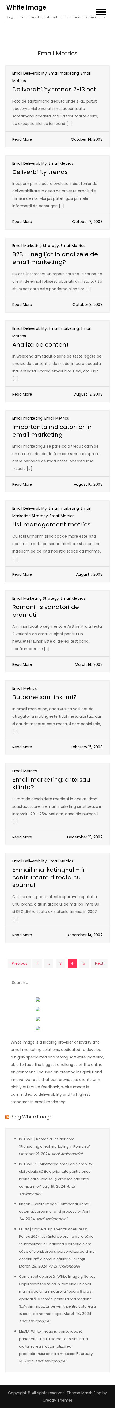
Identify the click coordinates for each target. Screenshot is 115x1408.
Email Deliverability (29, 73)
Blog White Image (31, 1116)
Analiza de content (40, 344)
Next (99, 963)
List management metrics (51, 524)
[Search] (103, 982)
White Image (26, 7)
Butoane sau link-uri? (44, 697)
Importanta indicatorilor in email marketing (52, 431)
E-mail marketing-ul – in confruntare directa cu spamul (49, 877)
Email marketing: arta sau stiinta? (51, 784)
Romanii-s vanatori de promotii (45, 611)
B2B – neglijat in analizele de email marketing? (55, 258)
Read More (22, 139)
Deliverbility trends (40, 172)
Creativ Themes (58, 1400)
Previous (19, 963)
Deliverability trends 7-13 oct (54, 89)
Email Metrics (61, 163)
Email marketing (64, 73)
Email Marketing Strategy (35, 245)
